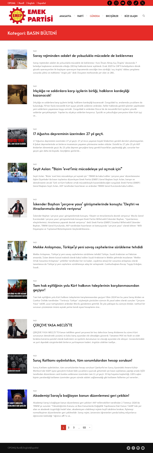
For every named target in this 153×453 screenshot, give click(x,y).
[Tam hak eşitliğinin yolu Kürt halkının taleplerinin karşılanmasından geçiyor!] (17, 288)
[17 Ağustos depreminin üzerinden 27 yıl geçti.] (17, 137)
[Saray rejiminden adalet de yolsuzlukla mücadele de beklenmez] (17, 58)
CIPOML (11, 3)
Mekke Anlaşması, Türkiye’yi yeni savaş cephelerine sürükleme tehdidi (88, 247)
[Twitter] (128, 448)
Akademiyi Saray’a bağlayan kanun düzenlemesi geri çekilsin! (81, 395)
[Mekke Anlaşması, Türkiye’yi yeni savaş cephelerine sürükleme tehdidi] (17, 250)
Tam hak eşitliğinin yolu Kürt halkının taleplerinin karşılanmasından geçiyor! (86, 287)
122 (84, 427)
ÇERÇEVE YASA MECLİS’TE (52, 325)
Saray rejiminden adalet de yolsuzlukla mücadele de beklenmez (83, 55)
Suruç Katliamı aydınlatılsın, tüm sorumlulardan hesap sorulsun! (82, 360)
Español (42, 3)
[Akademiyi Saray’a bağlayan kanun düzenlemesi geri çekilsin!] (17, 398)
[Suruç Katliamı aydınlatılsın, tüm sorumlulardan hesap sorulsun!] (17, 363)
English (31, 3)
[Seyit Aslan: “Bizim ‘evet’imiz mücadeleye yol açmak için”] (17, 172)
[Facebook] (133, 448)
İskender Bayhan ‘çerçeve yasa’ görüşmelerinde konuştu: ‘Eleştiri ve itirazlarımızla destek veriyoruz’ (86, 206)
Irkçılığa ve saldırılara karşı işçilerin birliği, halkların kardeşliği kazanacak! (81, 92)
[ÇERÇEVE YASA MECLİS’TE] (17, 328)
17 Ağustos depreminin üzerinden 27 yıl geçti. (68, 133)
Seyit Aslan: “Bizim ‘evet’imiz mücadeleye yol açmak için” (77, 168)
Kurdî (21, 3)
